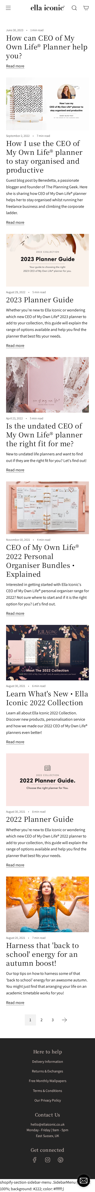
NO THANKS (47, 614)
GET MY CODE (47, 656)
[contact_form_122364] (83, 1180)
